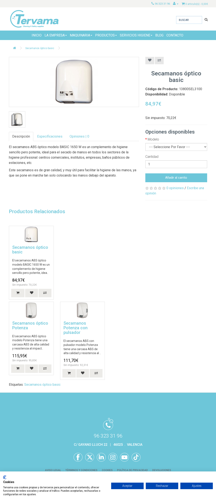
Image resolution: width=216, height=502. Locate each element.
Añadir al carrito (176, 177)
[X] (89, 457)
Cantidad (151, 157)
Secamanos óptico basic (39, 48)
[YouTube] (124, 457)
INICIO (37, 35)
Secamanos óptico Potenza (30, 325)
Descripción (21, 136)
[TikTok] (136, 457)
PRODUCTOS (105, 35)
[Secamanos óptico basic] (74, 82)
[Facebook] (78, 457)
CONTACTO (174, 35)
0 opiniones (175, 188)
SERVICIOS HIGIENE (135, 35)
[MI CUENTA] (175, 3)
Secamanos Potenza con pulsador (75, 328)
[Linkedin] (101, 457)
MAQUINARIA (80, 35)
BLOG (159, 35)
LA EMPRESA (55, 35)
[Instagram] (112, 457)
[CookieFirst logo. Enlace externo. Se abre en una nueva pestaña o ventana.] (4, 477)
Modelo (153, 139)
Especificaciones (49, 136)
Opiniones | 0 (79, 136)
